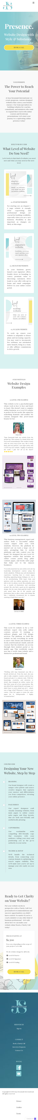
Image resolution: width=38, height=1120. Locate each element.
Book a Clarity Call (19, 1043)
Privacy (18, 1101)
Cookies (19, 1107)
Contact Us (19, 1050)
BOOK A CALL (19, 47)
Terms (18, 1113)
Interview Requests (19, 1047)
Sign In (19, 1028)
